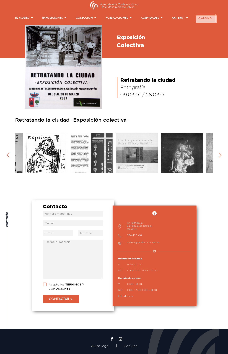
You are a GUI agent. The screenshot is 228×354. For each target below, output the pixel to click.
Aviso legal (100, 346)
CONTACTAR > (61, 299)
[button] (24, 17)
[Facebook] (112, 336)
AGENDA (205, 18)
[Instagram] (120, 336)
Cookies (130, 346)
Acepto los (66, 286)
